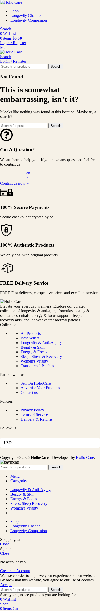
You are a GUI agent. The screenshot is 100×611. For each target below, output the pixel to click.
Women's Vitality (34, 361)
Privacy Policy (32, 410)
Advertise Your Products (40, 388)
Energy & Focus (34, 352)
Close (4, 544)
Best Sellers (30, 338)
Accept (6, 584)
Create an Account (15, 571)
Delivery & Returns (36, 419)
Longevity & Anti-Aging (41, 342)
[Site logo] (11, 2)
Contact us (29, 392)
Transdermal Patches (37, 366)
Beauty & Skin (33, 347)
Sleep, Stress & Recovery (41, 356)
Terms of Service (34, 414)
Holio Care (85, 457)
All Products (31, 333)
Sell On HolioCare (36, 383)
